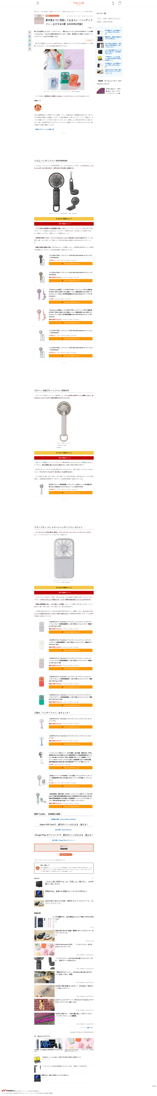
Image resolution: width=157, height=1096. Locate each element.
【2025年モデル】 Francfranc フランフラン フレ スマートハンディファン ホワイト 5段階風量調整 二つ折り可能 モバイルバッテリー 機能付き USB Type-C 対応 (70, 642)
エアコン (99, 18)
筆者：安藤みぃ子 (45, 865)
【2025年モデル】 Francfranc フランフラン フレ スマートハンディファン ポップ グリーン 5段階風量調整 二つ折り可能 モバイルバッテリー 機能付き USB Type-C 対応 (70, 697)
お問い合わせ (21, 1093)
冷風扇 (104, 18)
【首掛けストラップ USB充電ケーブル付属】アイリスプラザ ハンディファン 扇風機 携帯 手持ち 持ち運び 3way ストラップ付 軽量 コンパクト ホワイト (70, 778)
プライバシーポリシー (30, 1093)
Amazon (77, 91)
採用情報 (46, 1093)
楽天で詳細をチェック (65, 223)
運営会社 (41, 1093)
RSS (37, 1093)
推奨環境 (51, 1093)
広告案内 (15, 1093)
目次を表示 (89, 40)
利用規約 (154, 1086)
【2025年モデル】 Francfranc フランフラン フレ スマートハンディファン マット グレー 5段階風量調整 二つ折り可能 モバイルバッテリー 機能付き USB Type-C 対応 (70, 624)
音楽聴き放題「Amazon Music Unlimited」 (64, 819)
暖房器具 (99, 21)
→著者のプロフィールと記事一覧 (44, 129)
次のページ (67, 854)
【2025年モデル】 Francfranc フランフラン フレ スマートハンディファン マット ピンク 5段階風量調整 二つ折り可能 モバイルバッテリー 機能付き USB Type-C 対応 (70, 660)
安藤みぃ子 (91, 27)
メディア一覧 (5, 1093)
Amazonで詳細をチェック (65, 218)
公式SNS (11, 1093)
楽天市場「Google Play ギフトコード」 (64, 840)
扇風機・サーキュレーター (52, 15)
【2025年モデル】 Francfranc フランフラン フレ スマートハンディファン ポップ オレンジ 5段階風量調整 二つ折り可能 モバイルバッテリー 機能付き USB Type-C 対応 (70, 679)
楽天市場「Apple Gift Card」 (64, 829)
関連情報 (64, 849)
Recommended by (83, 1027)
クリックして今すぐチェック (71, 263)
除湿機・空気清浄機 (107, 21)
